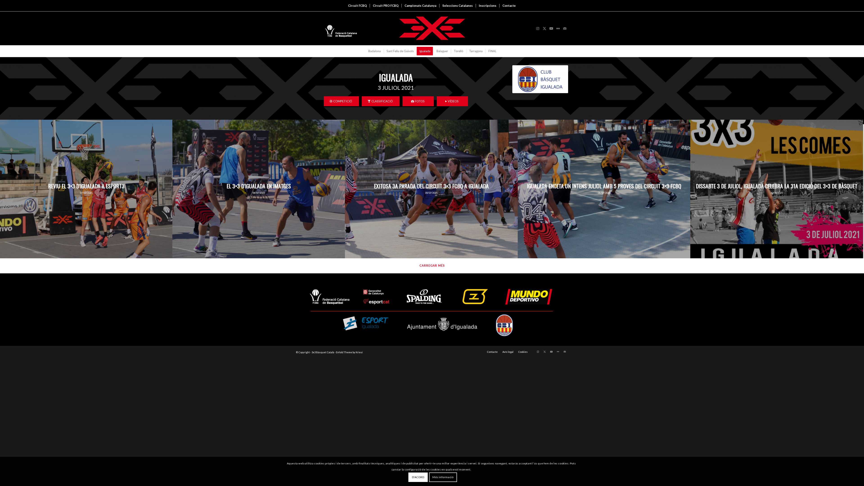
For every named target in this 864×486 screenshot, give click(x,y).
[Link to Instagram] (537, 28)
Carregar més (432, 265)
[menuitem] (357, 5)
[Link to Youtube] (551, 28)
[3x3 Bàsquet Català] (432, 28)
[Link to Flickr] (558, 28)
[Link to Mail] (564, 28)
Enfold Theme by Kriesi (349, 352)
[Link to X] (544, 28)
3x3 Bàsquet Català (323, 352)
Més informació (442, 477)
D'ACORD (418, 477)
